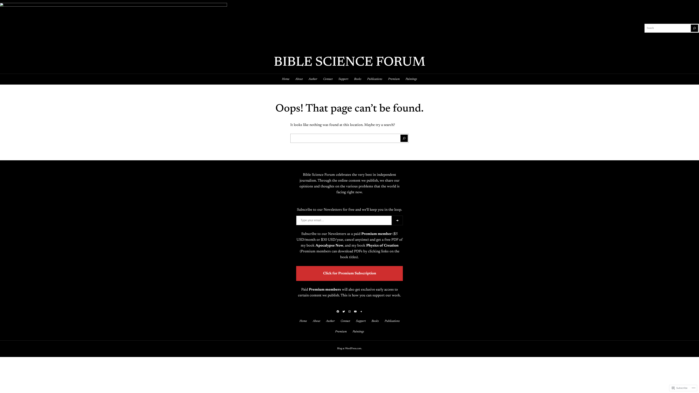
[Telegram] (361, 311)
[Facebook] (337, 311)
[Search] (694, 28)
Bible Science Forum (349, 62)
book (325, 245)
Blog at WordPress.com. (349, 348)
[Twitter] (343, 311)
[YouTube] (355, 311)
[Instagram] (349, 311)
